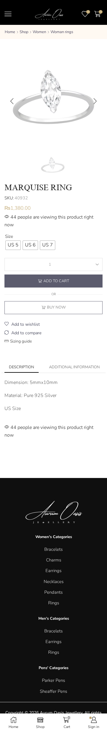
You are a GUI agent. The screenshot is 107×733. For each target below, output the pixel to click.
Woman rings (62, 32)
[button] (11, 101)
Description (21, 367)
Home (10, 32)
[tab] (21, 367)
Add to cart (56, 281)
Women (39, 32)
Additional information (74, 367)
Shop (24, 32)
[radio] (13, 245)
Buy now (56, 307)
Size (9, 236)
